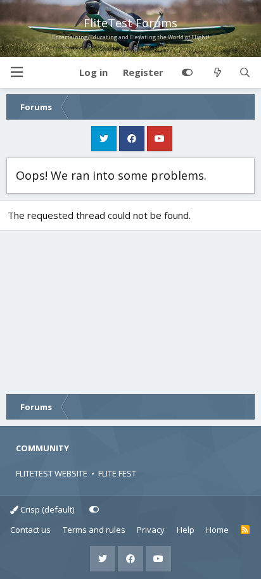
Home (217, 529)
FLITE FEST (117, 473)
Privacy (151, 529)
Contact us (30, 529)
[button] (16, 72)
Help (185, 529)
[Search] (244, 72)
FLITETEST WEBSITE (51, 473)
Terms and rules (94, 529)
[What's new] (217, 72)
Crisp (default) (46, 509)
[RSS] (245, 530)
